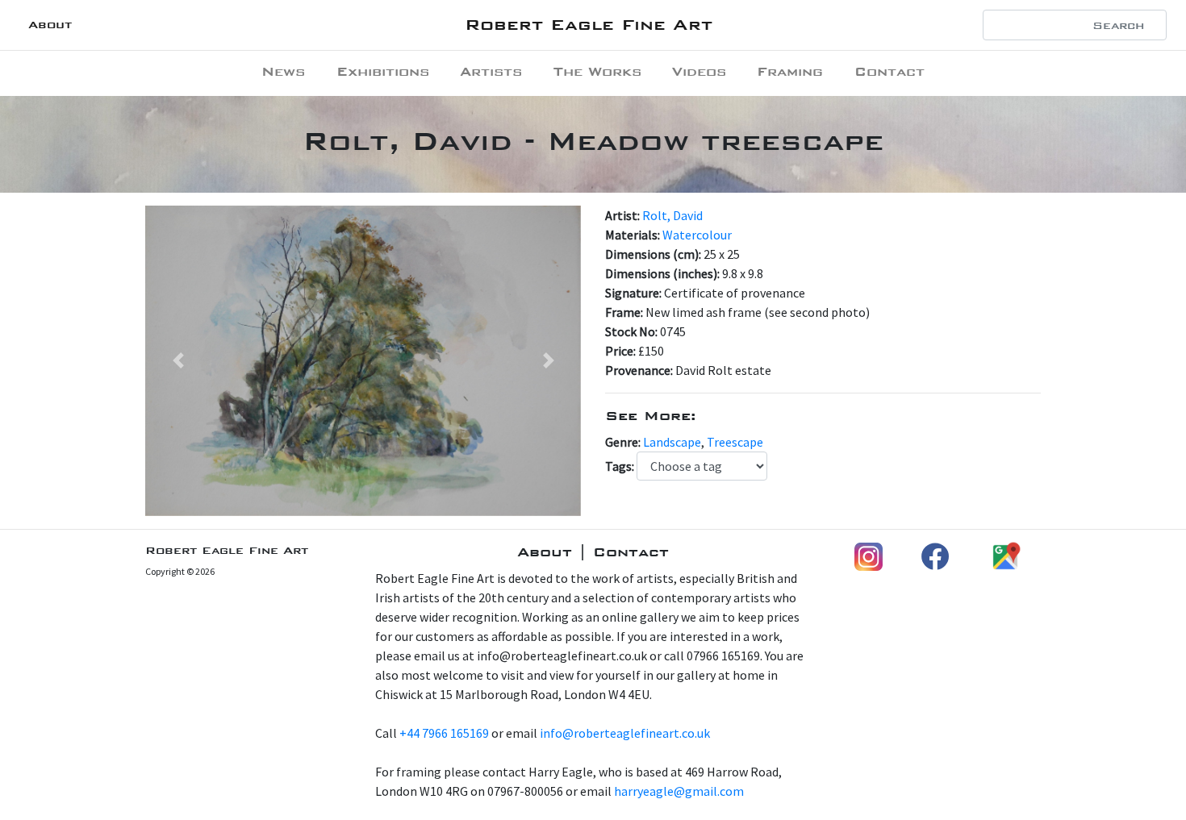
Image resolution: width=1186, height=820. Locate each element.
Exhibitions (382, 71)
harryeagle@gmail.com (679, 791)
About (50, 24)
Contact (889, 71)
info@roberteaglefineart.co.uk (625, 733)
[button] (178, 361)
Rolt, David (672, 215)
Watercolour (697, 235)
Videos (699, 71)
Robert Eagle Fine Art (588, 25)
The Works (597, 71)
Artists (491, 71)
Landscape (672, 442)
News (283, 71)
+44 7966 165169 (444, 733)
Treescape (735, 442)
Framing (790, 71)
